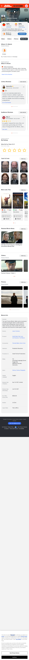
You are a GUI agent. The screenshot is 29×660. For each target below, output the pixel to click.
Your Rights (18, 639)
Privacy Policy (24, 636)
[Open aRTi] (26, 6)
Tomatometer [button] (8, 25)
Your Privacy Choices (22, 427)
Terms (2, 636)
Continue (14, 657)
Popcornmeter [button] (21, 25)
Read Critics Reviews (7, 74)
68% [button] (8, 24)
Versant (12, 634)
